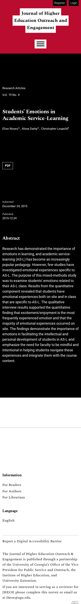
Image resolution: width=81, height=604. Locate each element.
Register (59, 3)
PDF (7, 165)
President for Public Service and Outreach (35, 570)
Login (73, 3)
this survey (50, 592)
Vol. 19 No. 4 (10, 95)
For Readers (11, 485)
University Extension (19, 580)
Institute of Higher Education (25, 575)
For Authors (11, 491)
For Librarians (13, 497)
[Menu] (40, 44)
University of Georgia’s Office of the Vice (45, 564)
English (8, 520)
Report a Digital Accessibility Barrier (32, 541)
